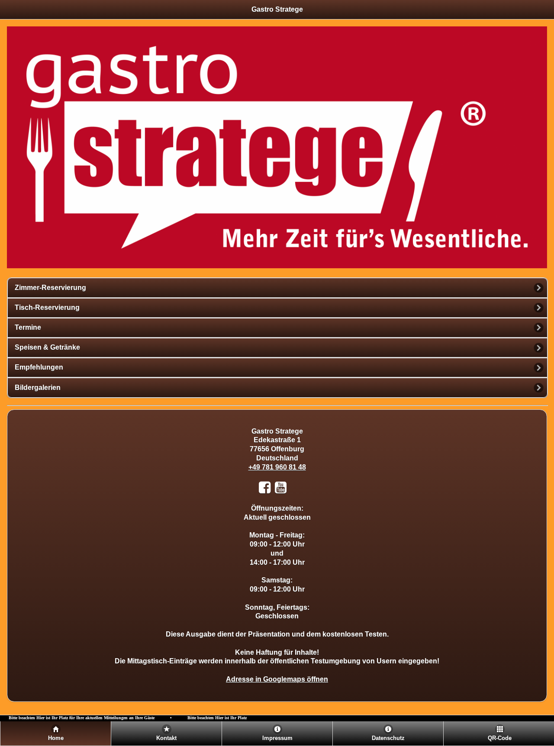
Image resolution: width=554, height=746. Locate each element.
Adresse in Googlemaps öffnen (277, 679)
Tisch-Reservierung (47, 307)
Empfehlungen (39, 367)
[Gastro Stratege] (293, 490)
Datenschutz (388, 738)
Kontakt (166, 738)
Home (56, 738)
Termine (28, 327)
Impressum (277, 738)
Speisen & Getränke (47, 347)
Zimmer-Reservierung (50, 287)
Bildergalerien (38, 387)
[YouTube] (283, 490)
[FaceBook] (267, 490)
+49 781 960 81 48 (277, 467)
